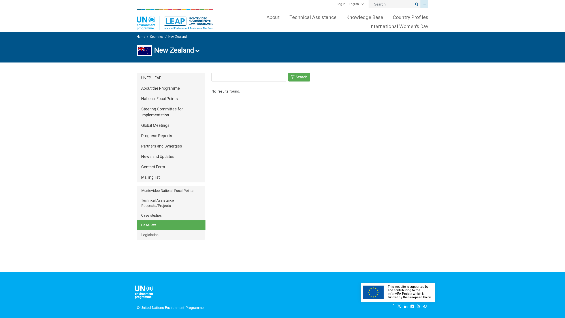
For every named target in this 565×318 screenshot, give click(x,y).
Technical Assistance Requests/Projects (157, 203)
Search (301, 77)
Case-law (148, 225)
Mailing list (150, 177)
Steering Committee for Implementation (162, 112)
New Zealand (177, 36)
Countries (157, 36)
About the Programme (160, 88)
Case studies (151, 215)
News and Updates (157, 156)
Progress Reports (156, 135)
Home (141, 36)
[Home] (175, 19)
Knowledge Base (364, 17)
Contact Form (153, 167)
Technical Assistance (313, 17)
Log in (341, 4)
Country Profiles (410, 17)
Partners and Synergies (161, 146)
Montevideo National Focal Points (167, 191)
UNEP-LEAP (151, 78)
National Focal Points (159, 98)
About (273, 17)
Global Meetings (155, 125)
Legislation (149, 235)
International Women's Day (398, 26)
